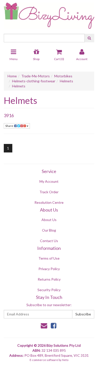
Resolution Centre (49, 202)
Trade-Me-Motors (35, 76)
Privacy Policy (49, 269)
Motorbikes (63, 76)
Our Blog (49, 230)
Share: (9, 126)
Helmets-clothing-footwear (33, 81)
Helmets (66, 81)
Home (12, 76)
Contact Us (49, 241)
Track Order (49, 192)
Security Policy (49, 290)
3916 (9, 115)
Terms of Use (49, 258)
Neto (65, 359)
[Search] (89, 38)
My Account (49, 181)
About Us (49, 220)
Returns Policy (49, 279)
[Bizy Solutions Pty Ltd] (49, 14)
